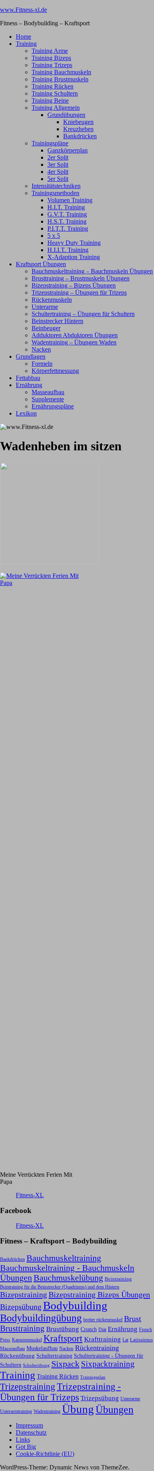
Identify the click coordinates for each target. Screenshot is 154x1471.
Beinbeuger (46, 328)
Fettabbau (28, 377)
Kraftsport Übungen (41, 264)
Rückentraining (97, 1348)
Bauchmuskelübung (68, 1278)
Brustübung (62, 1329)
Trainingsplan (92, 1377)
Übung (78, 1409)
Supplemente (48, 399)
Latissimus (141, 1340)
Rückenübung (17, 1355)
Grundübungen (66, 114)
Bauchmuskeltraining (63, 1258)
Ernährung (29, 385)
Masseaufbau (48, 392)
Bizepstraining (23, 1294)
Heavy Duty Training (74, 242)
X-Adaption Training (73, 257)
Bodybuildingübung (41, 1318)
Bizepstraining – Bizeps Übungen (74, 285)
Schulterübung (36, 1365)
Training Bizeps (51, 58)
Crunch (89, 1329)
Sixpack (65, 1364)
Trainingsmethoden (55, 193)
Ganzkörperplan (67, 150)
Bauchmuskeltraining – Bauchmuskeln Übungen (92, 271)
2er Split (57, 157)
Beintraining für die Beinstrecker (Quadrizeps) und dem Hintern (59, 1287)
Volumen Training (69, 200)
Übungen (114, 1409)
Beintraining (118, 1279)
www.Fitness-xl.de (23, 9)
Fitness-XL (30, 1195)
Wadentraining (47, 1411)
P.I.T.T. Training (67, 228)
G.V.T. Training (67, 214)
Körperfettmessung (55, 370)
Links (23, 1439)
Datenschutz (31, 1432)
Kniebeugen (78, 122)
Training (26, 43)
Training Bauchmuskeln (61, 72)
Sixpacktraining (108, 1364)
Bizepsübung (20, 1306)
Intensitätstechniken (56, 185)
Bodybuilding (75, 1305)
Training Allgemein (56, 107)
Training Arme (50, 50)
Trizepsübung (100, 1398)
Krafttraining (102, 1339)
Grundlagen (30, 356)
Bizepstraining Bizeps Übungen (99, 1294)
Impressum (29, 1425)
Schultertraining (54, 1355)
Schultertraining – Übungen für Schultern (83, 313)
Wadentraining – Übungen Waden (74, 342)
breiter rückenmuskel (102, 1319)
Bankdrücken (80, 136)
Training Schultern (55, 93)
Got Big (26, 1446)
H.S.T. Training (66, 221)
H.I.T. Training (66, 207)
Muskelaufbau (42, 1348)
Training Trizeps (52, 65)
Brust (132, 1319)
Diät (102, 1329)
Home (23, 36)
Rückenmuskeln (52, 299)
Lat (125, 1339)
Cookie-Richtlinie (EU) (45, 1453)
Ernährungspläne (53, 406)
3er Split (57, 164)
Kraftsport (63, 1338)
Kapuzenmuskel (27, 1340)
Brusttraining (22, 1328)
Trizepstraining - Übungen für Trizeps (60, 1391)
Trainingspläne (50, 143)
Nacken (41, 349)
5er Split (57, 178)
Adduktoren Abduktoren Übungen (75, 335)
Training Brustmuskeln (60, 79)
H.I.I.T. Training (67, 249)
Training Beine (50, 100)
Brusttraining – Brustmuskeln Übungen (81, 278)
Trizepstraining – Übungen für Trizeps (79, 292)
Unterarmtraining (16, 1411)
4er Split (57, 171)
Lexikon (26, 413)
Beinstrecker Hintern (57, 321)
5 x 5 (53, 235)
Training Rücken (52, 86)
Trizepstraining (27, 1386)
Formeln (42, 363)
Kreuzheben (78, 129)
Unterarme (45, 306)
